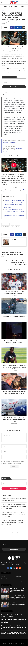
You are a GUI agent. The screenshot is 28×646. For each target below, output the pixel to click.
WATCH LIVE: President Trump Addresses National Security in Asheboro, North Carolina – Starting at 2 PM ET (13, 522)
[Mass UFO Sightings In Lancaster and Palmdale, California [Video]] (14, 330)
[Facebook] (8, 568)
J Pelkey (8, 22)
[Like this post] (12, 27)
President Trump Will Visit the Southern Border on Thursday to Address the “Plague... (18, 597)
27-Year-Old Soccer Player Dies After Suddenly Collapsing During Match (18, 590)
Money (22, 6)
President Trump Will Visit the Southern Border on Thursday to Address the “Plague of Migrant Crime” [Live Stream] (13, 506)
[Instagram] (14, 568)
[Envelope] (17, 568)
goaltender (5, 223)
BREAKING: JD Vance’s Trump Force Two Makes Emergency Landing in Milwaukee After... (14, 419)
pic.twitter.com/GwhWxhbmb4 (10, 142)
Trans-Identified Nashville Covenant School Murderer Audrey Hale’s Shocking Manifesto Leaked (14, 211)
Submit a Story (18, 581)
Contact (16, 643)
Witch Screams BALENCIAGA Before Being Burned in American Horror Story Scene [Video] (13, 206)
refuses (17, 226)
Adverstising (18, 576)
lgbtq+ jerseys (5, 226)
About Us (10, 643)
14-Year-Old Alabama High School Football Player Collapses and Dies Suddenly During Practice (14, 367)
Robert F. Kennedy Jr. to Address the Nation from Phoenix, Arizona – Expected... (18, 604)
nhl (12, 226)
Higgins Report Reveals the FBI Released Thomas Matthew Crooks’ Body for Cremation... (14, 393)
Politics (16, 6)
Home (4, 643)
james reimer (13, 223)
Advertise (23, 643)
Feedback (17, 578)
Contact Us (3, 576)
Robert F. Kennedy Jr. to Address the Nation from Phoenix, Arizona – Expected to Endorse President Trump (13, 514)
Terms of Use (4, 581)
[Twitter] (11, 568)
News (5, 6)
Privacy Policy (4, 578)
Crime (10, 6)
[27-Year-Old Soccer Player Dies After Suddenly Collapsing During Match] (14, 281)
